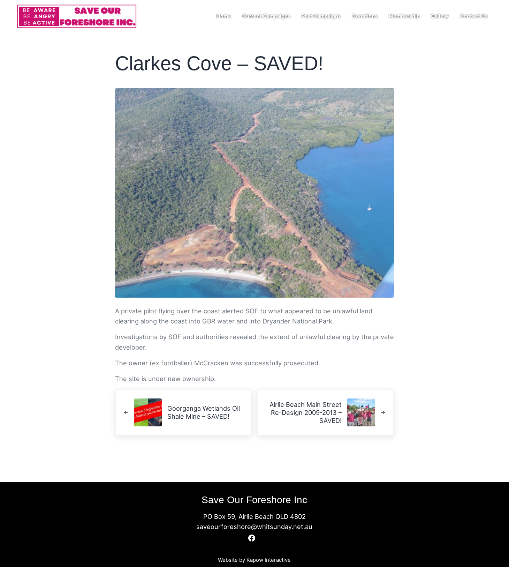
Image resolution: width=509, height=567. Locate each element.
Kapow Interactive (268, 560)
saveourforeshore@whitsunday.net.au (254, 526)
